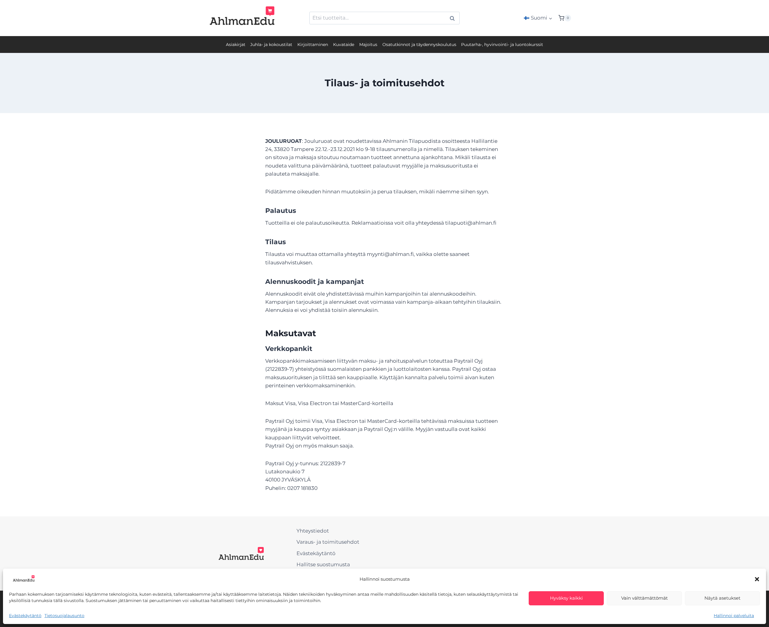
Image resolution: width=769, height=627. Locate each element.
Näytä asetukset (722, 598)
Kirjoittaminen (312, 44)
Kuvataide (343, 44)
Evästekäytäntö (25, 615)
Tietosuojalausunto (64, 615)
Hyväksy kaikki (566, 598)
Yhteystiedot (312, 531)
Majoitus (368, 44)
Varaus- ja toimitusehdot (327, 542)
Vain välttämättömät (644, 598)
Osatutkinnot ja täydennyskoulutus (419, 44)
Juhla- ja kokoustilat (271, 44)
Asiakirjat (235, 44)
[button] (757, 579)
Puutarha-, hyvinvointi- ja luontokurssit (502, 44)
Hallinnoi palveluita (734, 615)
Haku (454, 18)
